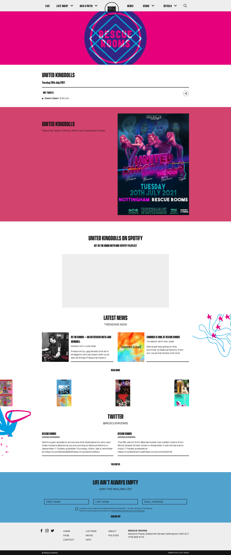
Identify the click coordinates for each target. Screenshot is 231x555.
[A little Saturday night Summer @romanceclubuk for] (123, 387)
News (89, 535)
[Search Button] (185, 5)
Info (88, 539)
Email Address (153, 501)
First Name (53, 501)
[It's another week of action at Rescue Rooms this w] (64, 387)
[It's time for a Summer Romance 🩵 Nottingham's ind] (181, 401)
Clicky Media (183, 553)
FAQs (66, 535)
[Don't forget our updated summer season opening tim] (64, 401)
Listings (91, 531)
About (112, 531)
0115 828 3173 (136, 536)
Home (66, 531)
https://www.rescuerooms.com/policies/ (128, 510)
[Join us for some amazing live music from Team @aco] (181, 387)
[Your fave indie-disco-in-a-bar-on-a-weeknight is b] (123, 401)
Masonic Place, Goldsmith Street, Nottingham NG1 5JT (158, 533)
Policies (113, 535)
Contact (68, 539)
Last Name (102, 501)
